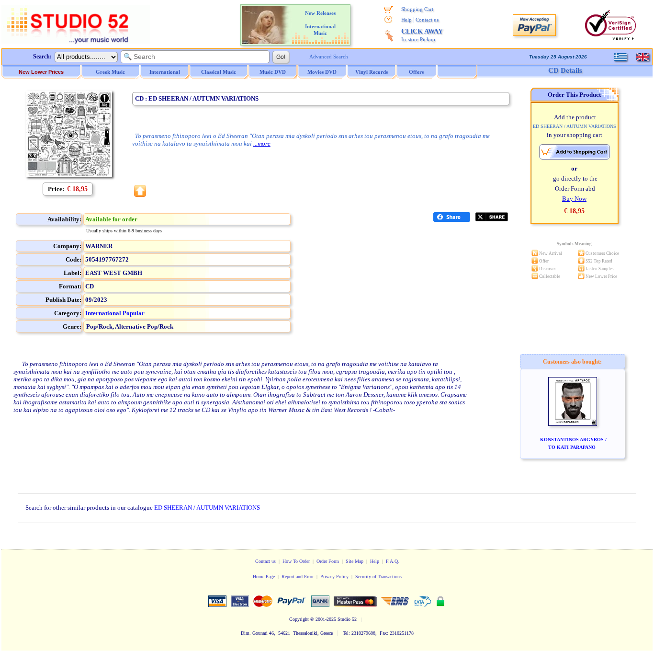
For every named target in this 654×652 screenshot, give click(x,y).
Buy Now (574, 198)
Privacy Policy (334, 576)
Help (406, 20)
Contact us (427, 20)
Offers (416, 72)
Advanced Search (328, 56)
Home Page (264, 576)
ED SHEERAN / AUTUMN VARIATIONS (207, 507)
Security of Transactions (378, 576)
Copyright (299, 619)
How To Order (296, 561)
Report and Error (298, 576)
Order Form (327, 561)
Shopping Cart (417, 9)
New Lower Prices (41, 72)
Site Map (354, 561)
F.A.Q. (392, 561)
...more (262, 143)
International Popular (115, 313)
